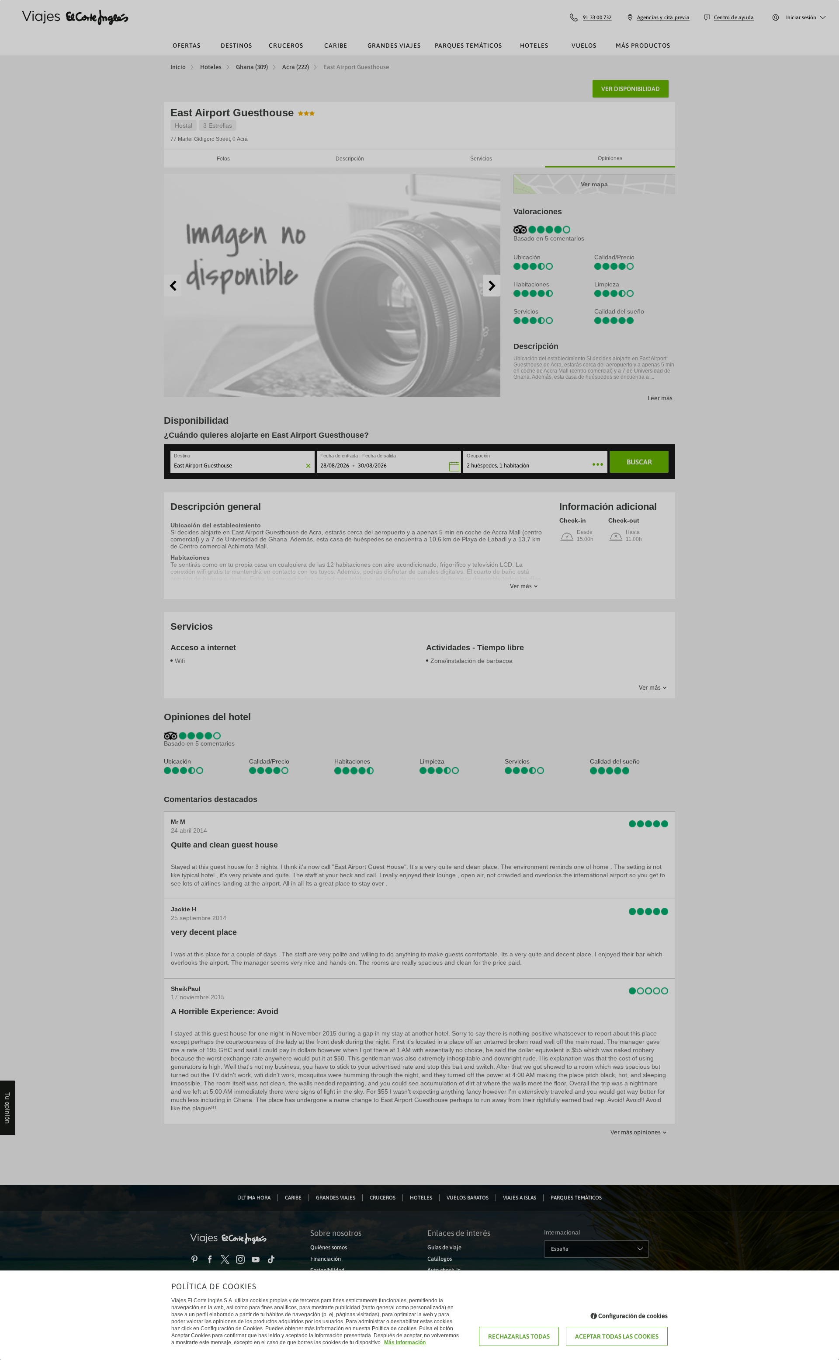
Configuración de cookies (633, 1315)
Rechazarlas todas (519, 1336)
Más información (405, 1342)
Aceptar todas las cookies (617, 1336)
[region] (419, 680)
